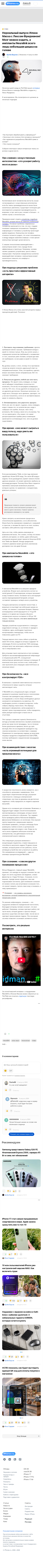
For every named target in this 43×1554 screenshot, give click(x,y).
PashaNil (12, 1082)
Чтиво (34, 1040)
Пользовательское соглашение (13, 1531)
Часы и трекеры (8, 1484)
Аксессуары (8, 1508)
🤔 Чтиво (5, 29)
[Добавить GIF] (10, 1071)
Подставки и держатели (11, 1497)
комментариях (20, 1075)
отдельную (23, 996)
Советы (28, 1503)
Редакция (28, 1519)
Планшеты (6, 1482)
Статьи (6, 1503)
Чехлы (5, 1487)
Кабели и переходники (10, 1495)
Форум (5, 1513)
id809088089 (14, 1119)
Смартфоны (7, 1479)
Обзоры (6, 1469)
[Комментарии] (4, 1191)
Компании (7, 1516)
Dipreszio (14, 1098)
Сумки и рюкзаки (9, 1492)
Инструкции (29, 1506)
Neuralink (6, 1040)
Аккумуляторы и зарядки (8, 1476)
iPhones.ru (8, 1550)
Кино (5, 1521)
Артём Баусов (9, 1195)
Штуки (5, 1489)
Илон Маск (15, 1040)
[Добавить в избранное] (3, 57)
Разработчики (29, 1511)
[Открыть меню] (2, 3)
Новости (6, 1505)
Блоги (5, 1511)
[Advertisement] (21, 1016)
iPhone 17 (27, 1474)
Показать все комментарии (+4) (21, 1134)
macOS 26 (28, 1471)
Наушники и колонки (10, 1472)
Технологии (26, 1040)
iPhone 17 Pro (29, 1477)
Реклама (28, 1522)
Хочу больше (21, 1436)
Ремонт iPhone (30, 1514)
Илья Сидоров (9, 1258)
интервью (36, 88)
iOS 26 (26, 1469)
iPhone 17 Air (28, 1479)
